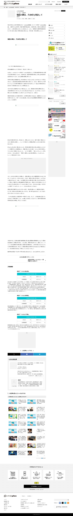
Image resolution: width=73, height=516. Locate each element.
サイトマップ (39, 506)
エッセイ (19, 18)
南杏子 (19, 380)
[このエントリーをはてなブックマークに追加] (65, 503)
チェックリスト (56, 101)
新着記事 (30, 4)
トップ (5, 499)
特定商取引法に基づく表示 (42, 504)
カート (54, 1)
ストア (66, 4)
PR (44, 411)
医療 (26, 18)
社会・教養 (52, 30)
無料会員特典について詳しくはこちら (37, 489)
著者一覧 (5, 508)
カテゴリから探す (48, 4)
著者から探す (58, 4)
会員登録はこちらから (37, 486)
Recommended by (38, 458)
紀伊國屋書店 (24, 279)
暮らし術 (51, 27)
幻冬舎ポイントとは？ (25, 506)
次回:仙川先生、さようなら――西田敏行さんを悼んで (36, 260)
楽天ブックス (38, 276)
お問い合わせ (39, 499)
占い (62, 101)
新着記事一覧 (6, 501)
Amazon (24, 276)
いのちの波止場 (11, 7)
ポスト (64, 10)
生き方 (51, 25)
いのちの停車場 (27, 25)
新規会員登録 (65, 1)
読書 (6, 7)
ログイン (59, 1)
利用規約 (39, 501)
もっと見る (62, 95)
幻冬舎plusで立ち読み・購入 (31, 298)
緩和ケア (30, 18)
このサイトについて (24, 499)
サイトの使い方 (23, 501)
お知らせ (52, 38)
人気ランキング (38, 4)
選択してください (39, 375)
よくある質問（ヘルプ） (25, 508)
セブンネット (38, 279)
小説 (23, 18)
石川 (34, 18)
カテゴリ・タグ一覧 (7, 506)
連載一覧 (5, 504)
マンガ (51, 35)
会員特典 (22, 504)
